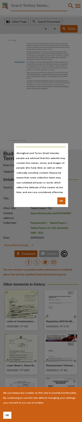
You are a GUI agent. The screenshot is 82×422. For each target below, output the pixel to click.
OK (61, 201)
